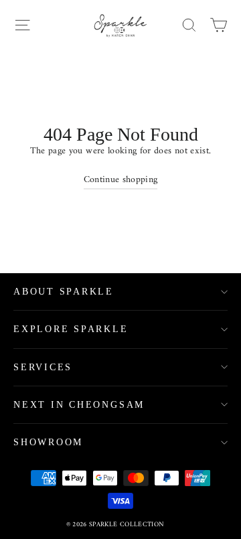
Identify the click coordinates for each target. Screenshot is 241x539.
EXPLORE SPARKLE (71, 329)
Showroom (48, 442)
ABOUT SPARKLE (63, 292)
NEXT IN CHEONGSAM (79, 405)
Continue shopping (121, 179)
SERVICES (42, 367)
